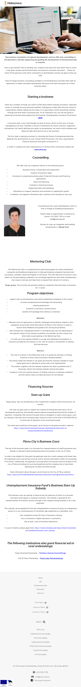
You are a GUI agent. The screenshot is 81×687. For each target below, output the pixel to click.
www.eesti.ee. (40, 149)
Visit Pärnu (39, 602)
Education (40, 589)
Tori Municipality (40, 654)
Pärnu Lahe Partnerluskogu (51, 558)
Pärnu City (40, 629)
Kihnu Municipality (40, 638)
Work (40, 578)
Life (40, 582)
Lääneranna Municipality (40, 642)
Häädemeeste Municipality (40, 634)
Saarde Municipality (40, 650)
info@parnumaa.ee (42, 677)
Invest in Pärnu (39, 607)
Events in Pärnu (39, 612)
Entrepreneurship (40, 585)
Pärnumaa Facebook (42, 680)
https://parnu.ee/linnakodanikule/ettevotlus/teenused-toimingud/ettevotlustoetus (40, 475)
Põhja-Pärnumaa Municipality (40, 646)
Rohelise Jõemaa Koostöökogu (52, 553)
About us (40, 593)
